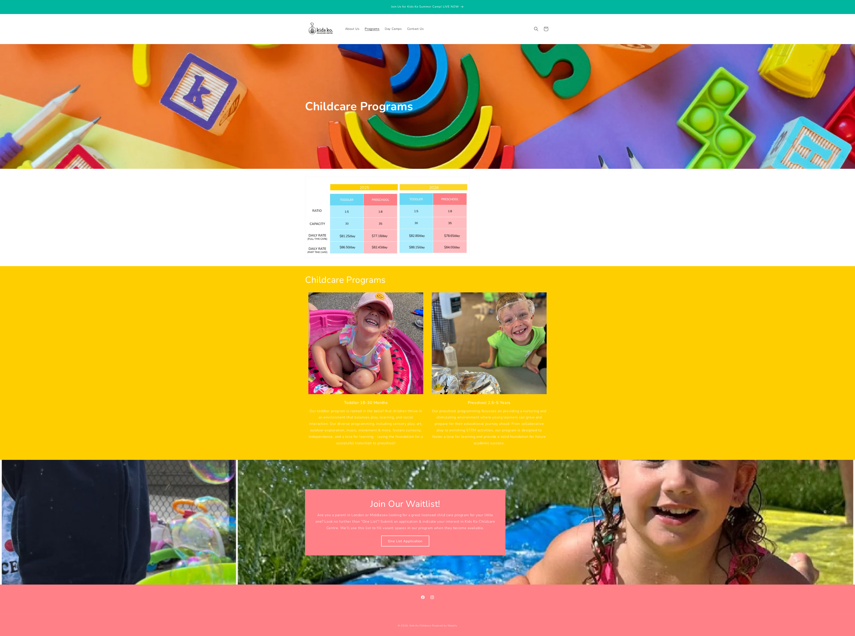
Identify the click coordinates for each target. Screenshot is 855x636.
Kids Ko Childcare (420, 625)
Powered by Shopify (444, 625)
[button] (536, 29)
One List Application (405, 541)
